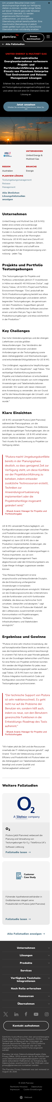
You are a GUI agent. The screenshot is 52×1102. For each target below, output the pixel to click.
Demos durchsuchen (33, 37)
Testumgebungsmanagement (13, 179)
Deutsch (13, 4)
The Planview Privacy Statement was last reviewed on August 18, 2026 (25, 1070)
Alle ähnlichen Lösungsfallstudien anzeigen (13, 196)
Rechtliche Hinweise (18, 1086)
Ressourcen (26, 996)
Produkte (26, 963)
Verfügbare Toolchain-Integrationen (26, 979)
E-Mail (26, 1098)
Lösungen (26, 955)
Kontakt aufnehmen (26, 1025)
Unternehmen (26, 948)
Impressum (15, 1089)
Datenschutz (36, 1086)
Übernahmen (26, 1003)
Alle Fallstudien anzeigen (24, 934)
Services (26, 970)
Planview (10, 36)
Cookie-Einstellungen (33, 1089)
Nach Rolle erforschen (26, 988)
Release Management (8, 185)
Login (41, 1098)
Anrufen (10, 1098)
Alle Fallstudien (15, 44)
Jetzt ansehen (26, 106)
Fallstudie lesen (16, 852)
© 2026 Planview (26, 1083)
